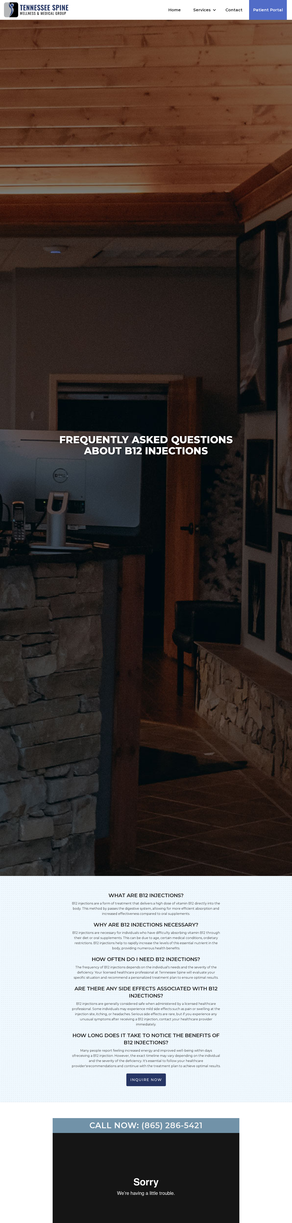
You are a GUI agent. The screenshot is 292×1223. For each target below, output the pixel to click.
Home (174, 10)
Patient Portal (268, 10)
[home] (36, 10)
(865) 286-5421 (172, 1125)
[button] (204, 10)
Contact (234, 10)
